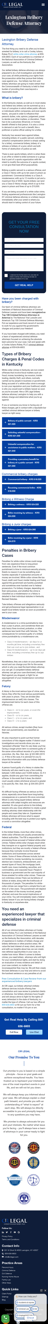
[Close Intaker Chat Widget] (45, 1290)
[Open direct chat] (41, 1290)
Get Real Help (24, 285)
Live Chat (34, 1032)
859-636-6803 (8, 1005)
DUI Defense (7, 1273)
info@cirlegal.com (11, 1257)
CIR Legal (12, 5)
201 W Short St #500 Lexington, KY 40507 (21, 1250)
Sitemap (5, 1297)
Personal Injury (7, 1267)
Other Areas (6, 1283)
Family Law (6, 1280)
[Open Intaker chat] (18, 1322)
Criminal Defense (8, 1270)
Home (9, 1314)
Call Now (14, 1032)
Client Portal (6, 1293)
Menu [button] (43, 4)
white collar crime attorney (25, 54)
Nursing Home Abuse (10, 1276)
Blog (4, 1300)
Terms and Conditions (10, 1239)
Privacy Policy (7, 1236)
